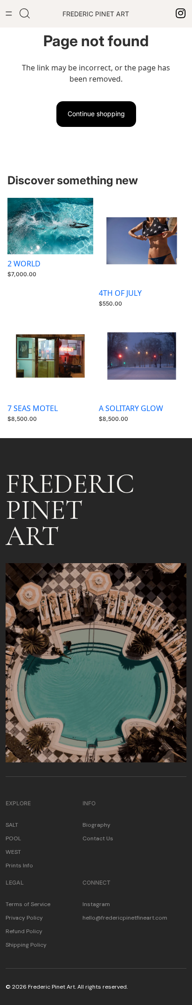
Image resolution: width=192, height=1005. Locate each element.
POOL (13, 838)
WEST (13, 852)
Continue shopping (96, 114)
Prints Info (19, 865)
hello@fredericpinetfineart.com (124, 917)
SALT (12, 825)
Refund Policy (24, 931)
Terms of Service (28, 904)
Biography (96, 825)
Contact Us (97, 838)
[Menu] (9, 13)
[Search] (24, 13)
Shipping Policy (26, 945)
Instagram (96, 904)
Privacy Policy (24, 917)
